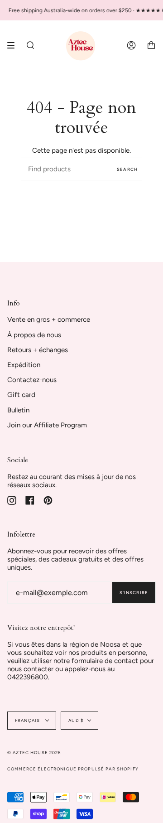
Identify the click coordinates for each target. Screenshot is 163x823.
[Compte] (131, 45)
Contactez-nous (32, 380)
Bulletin (18, 410)
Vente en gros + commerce (48, 319)
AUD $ (75, 720)
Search (127, 169)
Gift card (21, 395)
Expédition (23, 365)
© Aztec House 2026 (34, 752)
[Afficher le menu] (14, 45)
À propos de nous (34, 335)
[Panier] (151, 45)
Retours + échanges (37, 350)
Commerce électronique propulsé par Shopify (73, 768)
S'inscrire (134, 592)
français (28, 720)
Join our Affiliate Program (47, 425)
